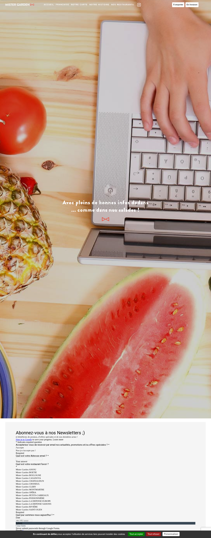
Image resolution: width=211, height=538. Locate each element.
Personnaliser (171, 534)
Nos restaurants (122, 5)
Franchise (62, 5)
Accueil (49, 5)
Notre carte (79, 5)
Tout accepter (136, 534)
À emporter (178, 4)
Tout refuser (153, 534)
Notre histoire (99, 5)
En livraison (192, 4)
